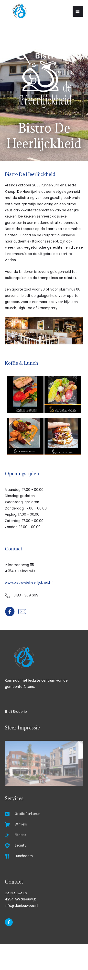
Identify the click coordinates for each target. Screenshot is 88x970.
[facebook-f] (9, 922)
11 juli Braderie (16, 711)
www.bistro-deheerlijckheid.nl (29, 582)
